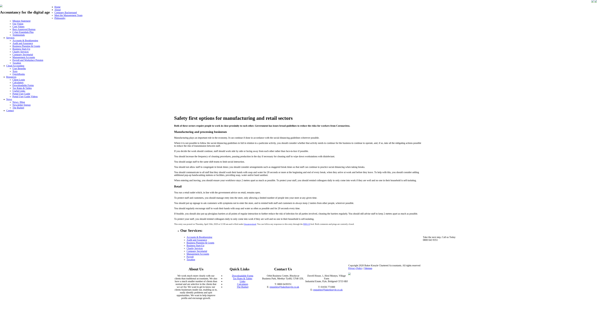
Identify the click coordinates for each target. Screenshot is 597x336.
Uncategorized (250, 224)
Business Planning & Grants (26, 46)
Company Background (65, 12)
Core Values (18, 26)
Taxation (16, 63)
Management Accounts (23, 57)
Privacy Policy (355, 268)
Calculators (17, 82)
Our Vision (17, 23)
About (57, 9)
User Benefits (19, 68)
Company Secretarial (22, 54)
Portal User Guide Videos (25, 96)
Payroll (190, 256)
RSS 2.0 (306, 224)
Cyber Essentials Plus (23, 32)
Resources (11, 77)
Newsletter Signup (21, 105)
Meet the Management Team (68, 15)
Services (10, 37)
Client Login (18, 79)
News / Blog (18, 102)
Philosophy (59, 18)
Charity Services (20, 51)
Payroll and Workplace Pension (27, 60)
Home (57, 7)
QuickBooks (18, 74)
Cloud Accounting (15, 65)
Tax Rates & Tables (22, 88)
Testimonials (18, 35)
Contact (10, 110)
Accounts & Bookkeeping (25, 40)
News (9, 99)
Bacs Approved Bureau (23, 29)
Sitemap (368, 268)
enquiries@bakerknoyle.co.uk (284, 287)
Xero (14, 71)
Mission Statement (21, 21)
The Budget (18, 107)
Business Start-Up (21, 49)
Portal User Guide (21, 93)
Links (242, 281)
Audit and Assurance (22, 43)
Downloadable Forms (23, 85)
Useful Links (18, 91)
